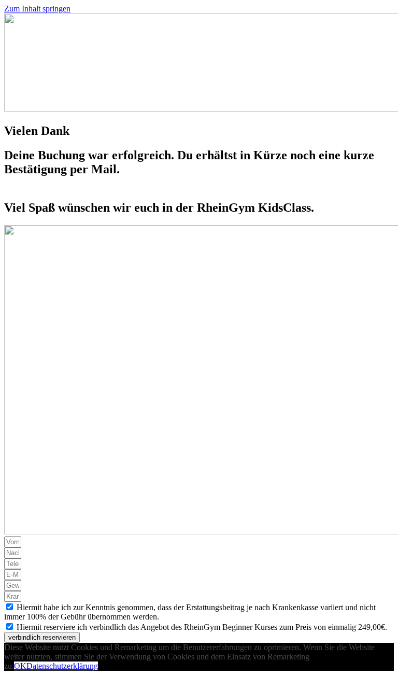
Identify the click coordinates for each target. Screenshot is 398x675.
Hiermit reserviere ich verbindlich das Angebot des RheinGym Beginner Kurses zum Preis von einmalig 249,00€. (202, 627)
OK (20, 666)
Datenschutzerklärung (62, 666)
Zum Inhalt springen (37, 8)
